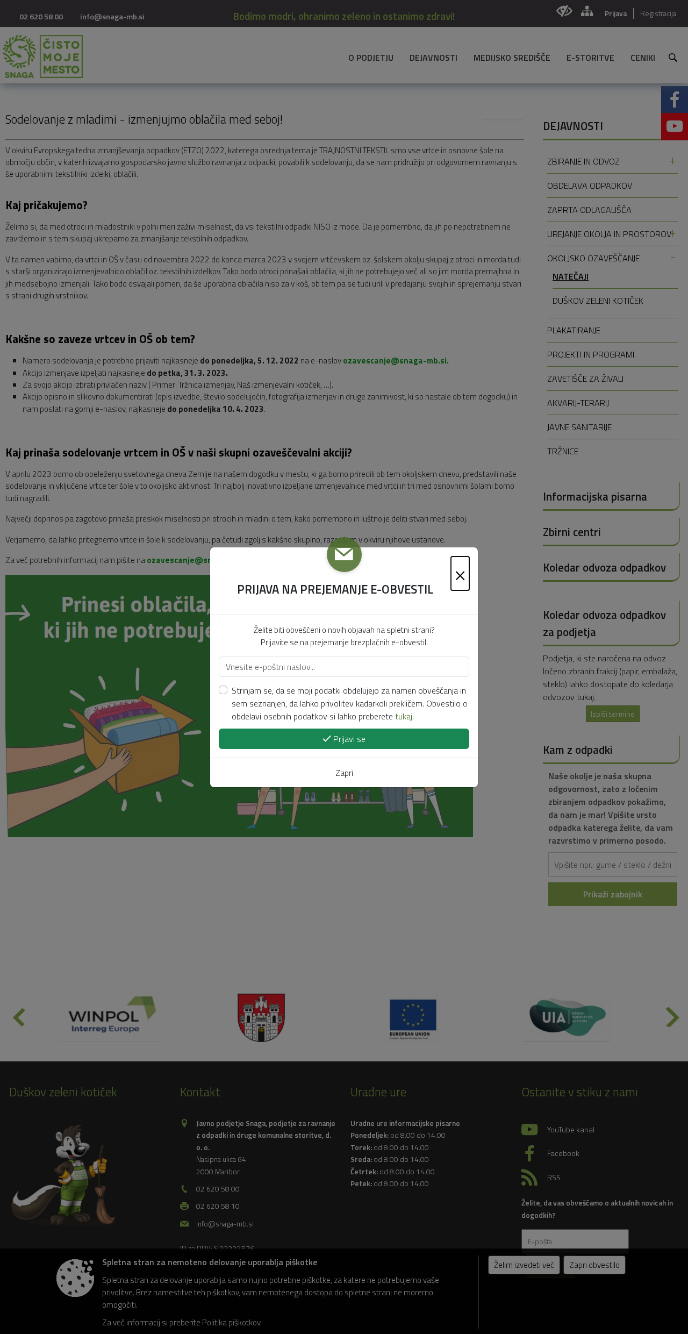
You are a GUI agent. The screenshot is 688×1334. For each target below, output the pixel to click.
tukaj (403, 716)
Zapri (344, 772)
